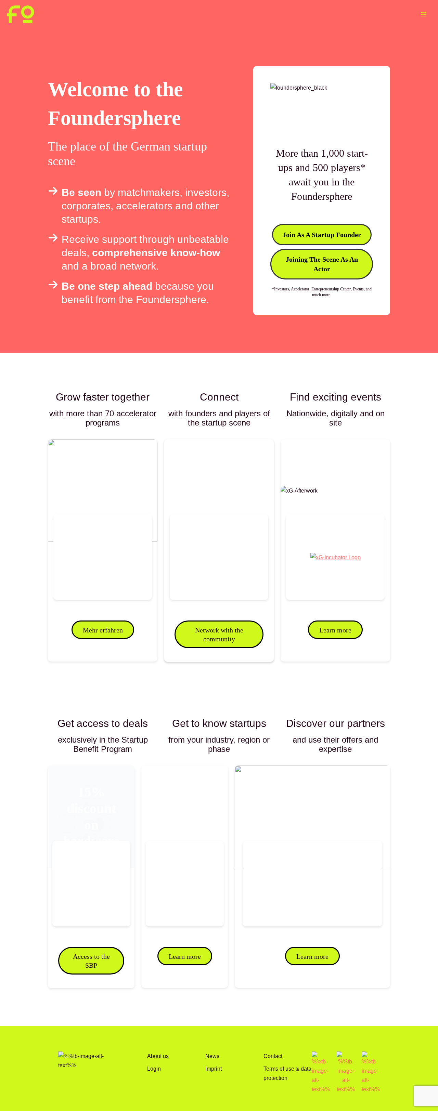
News (212, 1056)
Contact (272, 1056)
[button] (322, 234)
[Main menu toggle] (423, 14)
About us (158, 1056)
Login (154, 1069)
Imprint (213, 1069)
